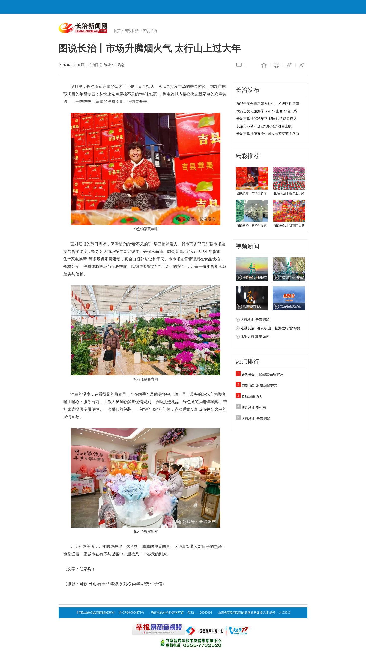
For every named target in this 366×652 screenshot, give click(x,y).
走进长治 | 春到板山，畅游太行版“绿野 (271, 328)
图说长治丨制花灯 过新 (289, 225)
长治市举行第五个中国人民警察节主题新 (267, 134)
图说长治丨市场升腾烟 (252, 193)
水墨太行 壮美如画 (255, 337)
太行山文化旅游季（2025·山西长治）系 (266, 111)
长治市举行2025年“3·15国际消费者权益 (266, 119)
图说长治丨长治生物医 (252, 225)
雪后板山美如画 (254, 408)
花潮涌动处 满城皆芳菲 (259, 386)
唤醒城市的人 (252, 397)
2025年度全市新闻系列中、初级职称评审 (267, 104)
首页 (117, 31)
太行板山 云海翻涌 (255, 320)
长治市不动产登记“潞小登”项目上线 (264, 126)
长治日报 (95, 65)
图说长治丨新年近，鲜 (289, 193)
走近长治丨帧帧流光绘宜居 (262, 375)
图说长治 (132, 31)
